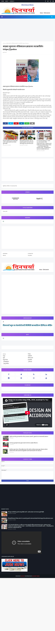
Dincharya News (27, 5)
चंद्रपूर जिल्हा (5, 359)
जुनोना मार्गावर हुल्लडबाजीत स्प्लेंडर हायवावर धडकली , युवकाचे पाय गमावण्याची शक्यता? (28, 436)
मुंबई (4, 358)
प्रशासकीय (30, 359)
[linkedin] (46, 374)
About (6, 1)
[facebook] (45, 1)
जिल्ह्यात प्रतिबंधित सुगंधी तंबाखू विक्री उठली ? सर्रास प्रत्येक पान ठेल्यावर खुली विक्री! (10, 142)
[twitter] (48, 1)
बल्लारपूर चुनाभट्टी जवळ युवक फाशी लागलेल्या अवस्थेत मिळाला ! (23, 443)
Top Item (30, 255)
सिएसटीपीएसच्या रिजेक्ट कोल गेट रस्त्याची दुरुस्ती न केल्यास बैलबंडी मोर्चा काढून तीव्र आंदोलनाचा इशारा (26, 142)
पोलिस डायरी (30, 358)
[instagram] (50, 1)
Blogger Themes (36, 576)
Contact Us (30, 253)
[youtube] (46, 378)
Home (2, 1)
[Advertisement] (27, 29)
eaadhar (23, 576)
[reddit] (9, 378)
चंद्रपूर (27, 198)
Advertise (5, 253)
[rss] (34, 374)
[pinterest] (53, 1)
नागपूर (29, 354)
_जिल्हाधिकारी (6, 361)
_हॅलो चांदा (30, 361)
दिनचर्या (5, 52)
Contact (12, 1)
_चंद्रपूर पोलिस (6, 363)
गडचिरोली (30, 356)
